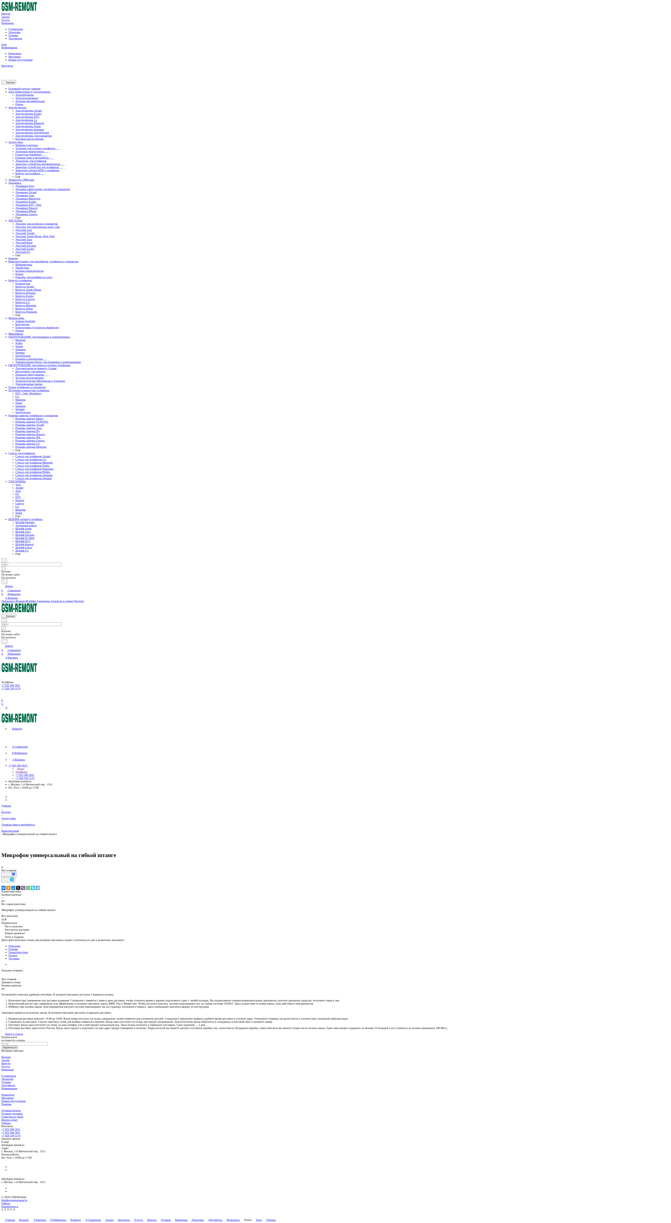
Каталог (6, 1057)
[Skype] (33, 888)
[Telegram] (38, 888)
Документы (15, 38)
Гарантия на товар (12, 1116)
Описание (14, 945)
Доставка (13, 958)
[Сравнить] (8, 879)
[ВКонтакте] (3, 888)
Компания (7, 1069)
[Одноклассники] (8, 888)
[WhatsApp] (28, 888)
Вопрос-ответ (9, 1119)
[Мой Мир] (13, 888)
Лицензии (14, 32)
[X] (18, 888)
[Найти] (4, 581)
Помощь (6, 1104)
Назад (20, 768)
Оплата (12, 955)
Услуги (5, 1066)
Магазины (14, 56)
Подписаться (10, 1047)
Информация (9, 1088)
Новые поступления (20, 59)
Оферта (5, 1203)
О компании (15, 29)
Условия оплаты (11, 1110)
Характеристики (18, 952)
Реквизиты (14, 53)
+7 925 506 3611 (10, 1129)
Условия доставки (12, 1113)
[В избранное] (9, 874)
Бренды (5, 1063)
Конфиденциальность (14, 1200)
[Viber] (23, 888)
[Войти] (3, 696)
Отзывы (13, 35)
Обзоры (6, 1123)
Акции (5, 1060)
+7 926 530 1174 (10, 1135)
